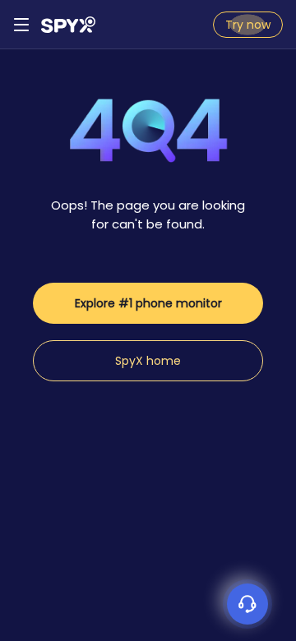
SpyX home (148, 361)
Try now (248, 24)
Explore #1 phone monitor (148, 303)
